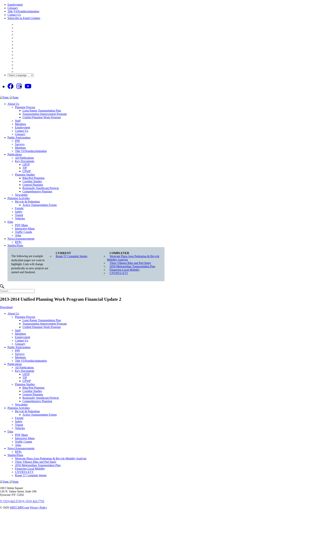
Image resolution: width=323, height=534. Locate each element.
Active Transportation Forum (39, 205)
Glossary (12, 8)
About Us (13, 103)
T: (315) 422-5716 (11, 501)
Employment (15, 4)
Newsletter (21, 194)
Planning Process (25, 107)
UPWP (26, 171)
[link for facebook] (10, 86)
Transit (19, 215)
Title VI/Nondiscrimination (23, 11)
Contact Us (14, 14)
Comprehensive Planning (37, 191)
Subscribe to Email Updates (23, 18)
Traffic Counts (23, 231)
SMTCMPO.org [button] (19, 507)
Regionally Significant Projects (40, 188)
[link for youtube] (28, 86)
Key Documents (24, 161)
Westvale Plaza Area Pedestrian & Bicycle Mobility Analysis (133, 258)
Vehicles (20, 218)
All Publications (24, 157)
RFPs (18, 242)
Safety (18, 211)
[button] (2, 287)
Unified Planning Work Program (41, 117)
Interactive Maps (25, 228)
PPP (17, 140)
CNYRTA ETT (119, 273)
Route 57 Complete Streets (71, 256)
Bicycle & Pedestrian (27, 201)
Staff (18, 120)
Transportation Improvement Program (44, 114)
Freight (19, 208)
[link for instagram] (19, 86)
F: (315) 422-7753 (33, 501)
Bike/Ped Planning (33, 178)
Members (20, 124)
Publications (14, 154)
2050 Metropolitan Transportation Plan (132, 266)
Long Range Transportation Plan (41, 110)
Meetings (20, 147)
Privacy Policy (38, 507)
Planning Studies (25, 174)
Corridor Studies (32, 181)
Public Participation (18, 137)
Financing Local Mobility (125, 269)
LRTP (26, 164)
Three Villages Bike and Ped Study (130, 263)
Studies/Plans (15, 245)
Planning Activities (18, 198)
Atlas (18, 235)
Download (6, 307)
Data (10, 221)
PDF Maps (21, 225)
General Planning (32, 184)
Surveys (19, 144)
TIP (24, 167)
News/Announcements (20, 238)
